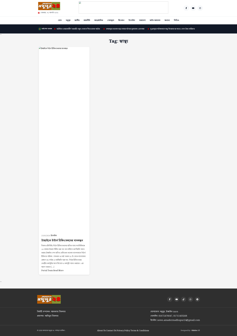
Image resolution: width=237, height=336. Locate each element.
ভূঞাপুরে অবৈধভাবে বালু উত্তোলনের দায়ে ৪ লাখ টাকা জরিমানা (172, 29)
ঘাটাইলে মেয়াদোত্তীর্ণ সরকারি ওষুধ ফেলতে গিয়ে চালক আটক (78, 29)
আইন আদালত (155, 20)
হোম (60, 20)
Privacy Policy (123, 330)
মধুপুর (68, 20)
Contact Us (111, 330)
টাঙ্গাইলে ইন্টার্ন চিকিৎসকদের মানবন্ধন (62, 240)
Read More (58, 270)
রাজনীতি (87, 20)
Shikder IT (195, 330)
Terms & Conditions (139, 330)
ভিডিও (176, 20)
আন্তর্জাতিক (98, 20)
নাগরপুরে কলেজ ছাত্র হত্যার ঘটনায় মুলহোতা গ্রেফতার (125, 29)
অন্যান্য (167, 20)
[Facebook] (186, 8)
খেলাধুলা (110, 20)
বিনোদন (121, 20)
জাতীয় (77, 20)
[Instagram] (200, 8)
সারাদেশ (142, 20)
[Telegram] (197, 299)
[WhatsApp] (190, 299)
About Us (101, 330)
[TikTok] (183, 299)
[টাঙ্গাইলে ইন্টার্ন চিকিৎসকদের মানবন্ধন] (64, 139)
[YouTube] (193, 8)
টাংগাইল (131, 20)
